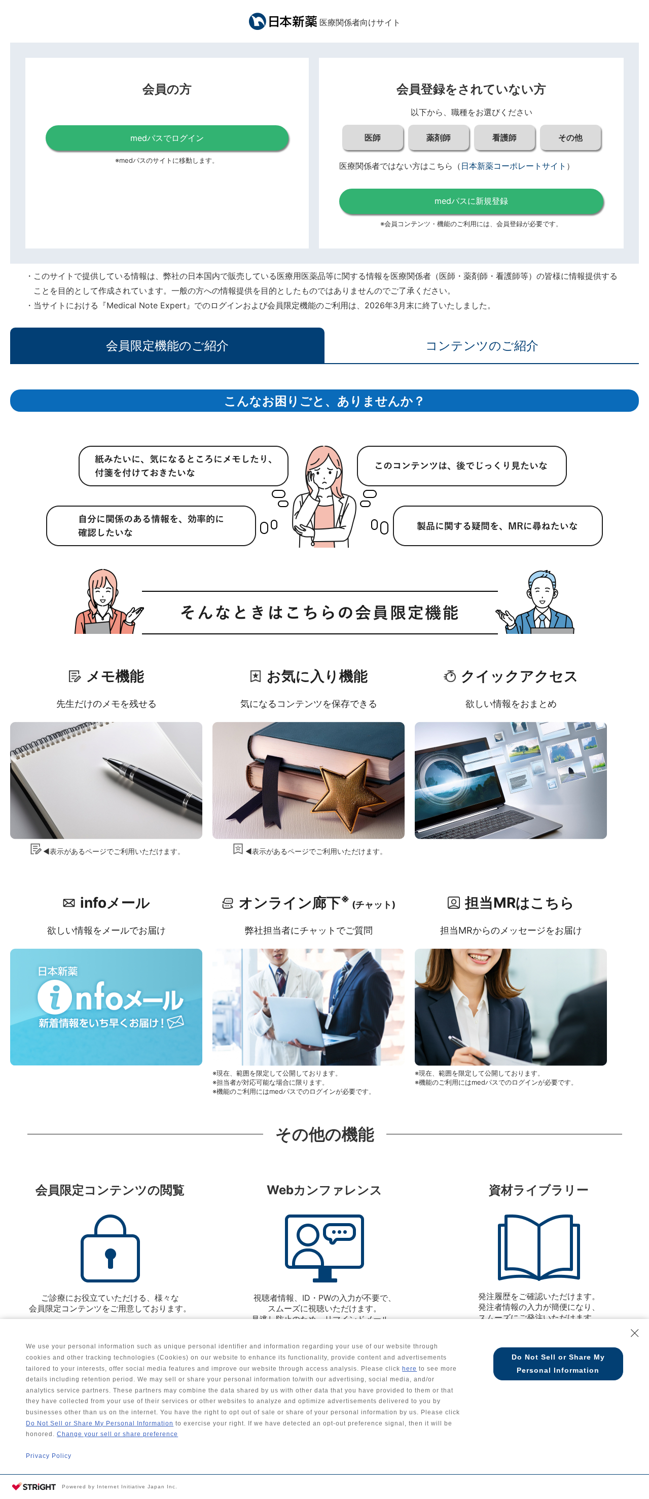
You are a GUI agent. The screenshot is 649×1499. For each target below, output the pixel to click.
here (409, 1368)
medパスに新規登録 (471, 201)
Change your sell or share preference (117, 1434)
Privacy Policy (48, 1455)
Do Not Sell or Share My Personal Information (99, 1423)
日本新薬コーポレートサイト (513, 166)
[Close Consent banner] (635, 1333)
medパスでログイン (167, 138)
